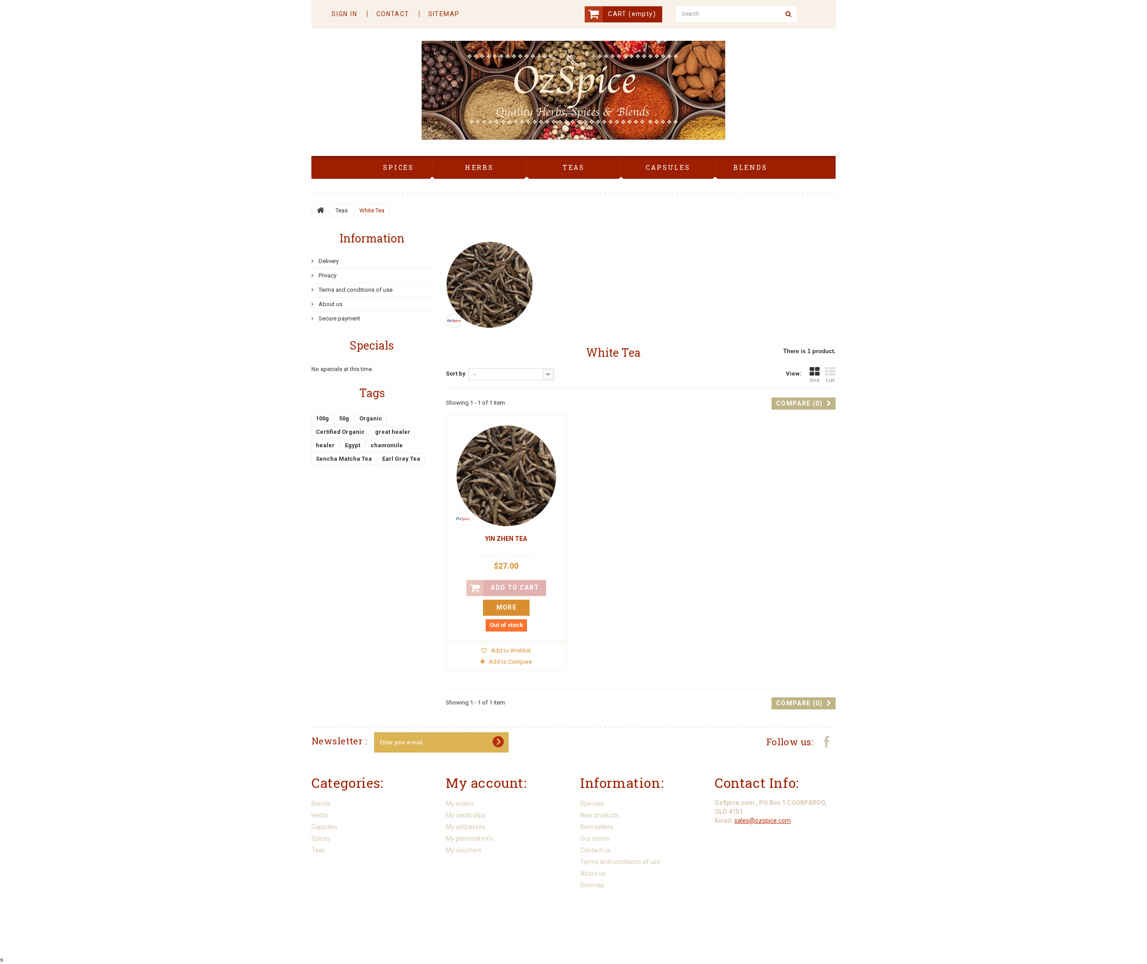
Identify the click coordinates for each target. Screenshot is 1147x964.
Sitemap (592, 885)
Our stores (595, 838)
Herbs (319, 815)
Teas (342, 210)
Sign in (345, 13)
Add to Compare (510, 661)
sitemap (444, 14)
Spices (320, 838)
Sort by (456, 373)
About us (329, 304)
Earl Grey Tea (401, 458)
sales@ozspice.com (762, 820)
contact (393, 14)
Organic (370, 418)
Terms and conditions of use (354, 289)
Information (372, 238)
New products (599, 815)
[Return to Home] (320, 210)
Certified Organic (340, 431)
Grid (814, 380)
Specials (372, 345)
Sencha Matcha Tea (344, 458)
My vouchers (464, 850)
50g (344, 418)
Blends (321, 803)
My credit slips (466, 815)
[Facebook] (826, 741)
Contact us (595, 850)
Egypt (352, 445)
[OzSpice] (573, 90)
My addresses (465, 826)
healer (325, 445)
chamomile (387, 445)
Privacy (326, 275)
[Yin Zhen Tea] (506, 475)
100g (322, 418)
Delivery (328, 261)
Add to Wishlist (510, 650)
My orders (460, 803)
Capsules (324, 826)
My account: (486, 782)
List (830, 380)
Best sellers (596, 826)
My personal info (469, 838)
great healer (392, 431)
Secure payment (338, 318)
